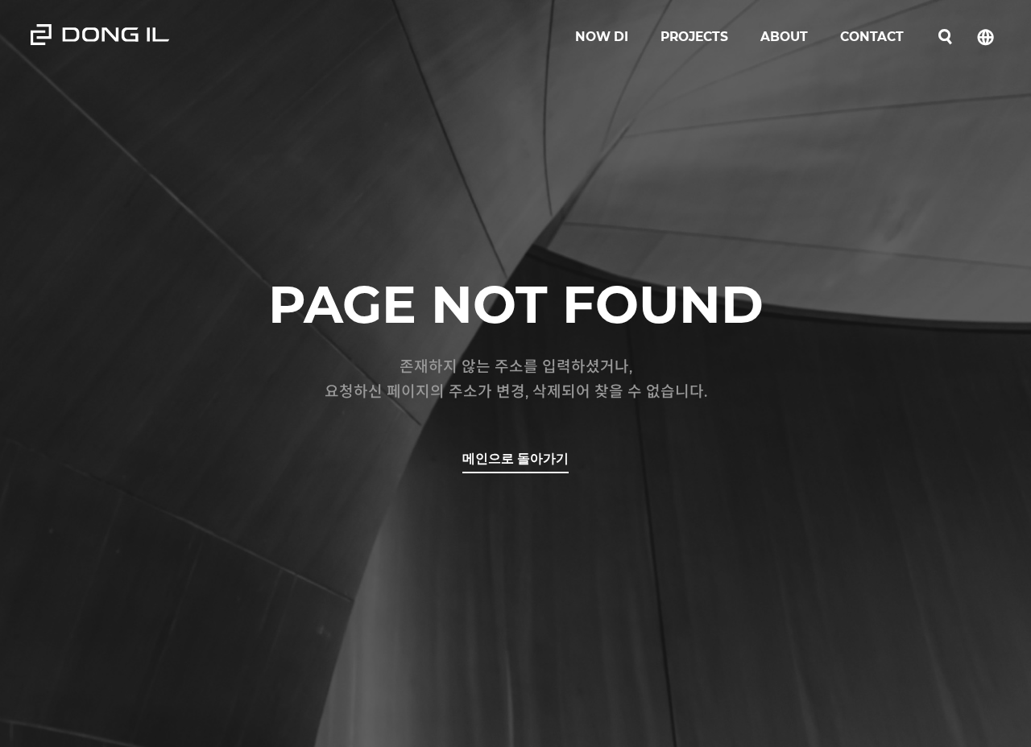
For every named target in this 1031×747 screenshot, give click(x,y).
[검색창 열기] (945, 37)
